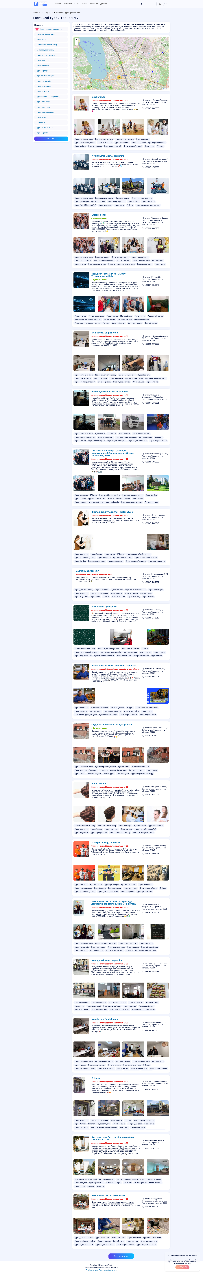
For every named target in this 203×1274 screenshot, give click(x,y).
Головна (57, 4)
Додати (103, 4)
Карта (77, 4)
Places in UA (38, 13)
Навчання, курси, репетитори (68, 13)
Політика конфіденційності (108, 1270)
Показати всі (51, 139)
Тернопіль (49, 13)
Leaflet (166, 89)
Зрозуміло (182, 1267)
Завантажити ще (121, 1256)
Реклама (94, 4)
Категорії (68, 4)
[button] (110, 88)
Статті (85, 4)
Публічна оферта (92, 1270)
